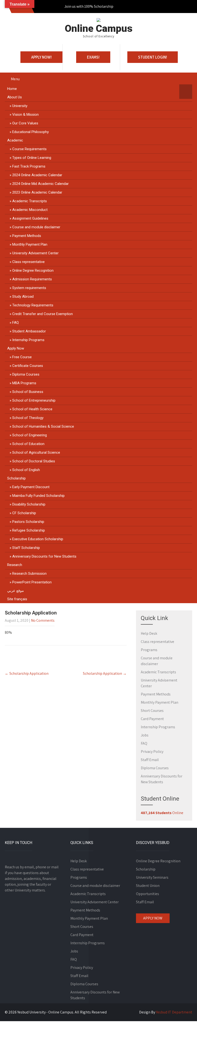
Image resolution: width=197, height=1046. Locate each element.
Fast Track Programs (28, 166)
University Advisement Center (35, 253)
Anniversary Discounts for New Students (44, 556)
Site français (17, 599)
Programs (149, 649)
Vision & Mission (25, 114)
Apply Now (15, 348)
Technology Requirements (32, 305)
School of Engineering (29, 435)
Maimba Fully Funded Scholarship (38, 495)
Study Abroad (23, 296)
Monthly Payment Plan (29, 244)
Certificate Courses (27, 366)
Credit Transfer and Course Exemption (42, 314)
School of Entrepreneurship (33, 400)
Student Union (148, 885)
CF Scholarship (24, 513)
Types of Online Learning (31, 157)
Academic (15, 140)
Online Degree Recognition (33, 270)
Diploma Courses (25, 374)
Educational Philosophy (30, 132)
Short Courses (152, 710)
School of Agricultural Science (36, 452)
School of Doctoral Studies (33, 461)
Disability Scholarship (28, 504)
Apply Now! (41, 57)
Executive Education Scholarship (37, 539)
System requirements (29, 288)
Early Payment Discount (30, 487)
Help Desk (149, 633)
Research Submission (29, 573)
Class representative (28, 262)
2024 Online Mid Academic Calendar (40, 184)
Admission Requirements (32, 279)
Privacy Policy (152, 751)
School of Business (27, 392)
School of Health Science (32, 409)
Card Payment (152, 718)
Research (14, 565)
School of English (26, 470)
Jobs (144, 735)
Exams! (93, 57)
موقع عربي (15, 590)
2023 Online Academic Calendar (37, 192)
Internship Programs (28, 340)
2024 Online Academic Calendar (37, 175)
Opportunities (147, 893)
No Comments (43, 620)
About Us (14, 97)
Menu (15, 78)
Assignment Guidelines (30, 218)
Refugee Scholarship (28, 530)
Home (12, 89)
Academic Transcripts (29, 201)
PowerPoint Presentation (32, 582)
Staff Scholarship (26, 548)
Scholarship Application (27, 673)
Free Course (22, 357)
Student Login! (152, 57)
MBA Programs (24, 383)
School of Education (28, 444)
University (19, 106)
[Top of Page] (183, 1036)
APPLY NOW (152, 918)
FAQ (15, 322)
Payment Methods (26, 236)
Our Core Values (25, 123)
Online (162, 812)
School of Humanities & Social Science (43, 426)
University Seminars (152, 877)
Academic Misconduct (30, 210)
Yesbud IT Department (174, 1012)
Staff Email (150, 759)
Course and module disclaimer (36, 227)
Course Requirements (29, 149)
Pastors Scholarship (28, 522)
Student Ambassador (29, 331)
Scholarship (16, 478)
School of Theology (27, 418)
